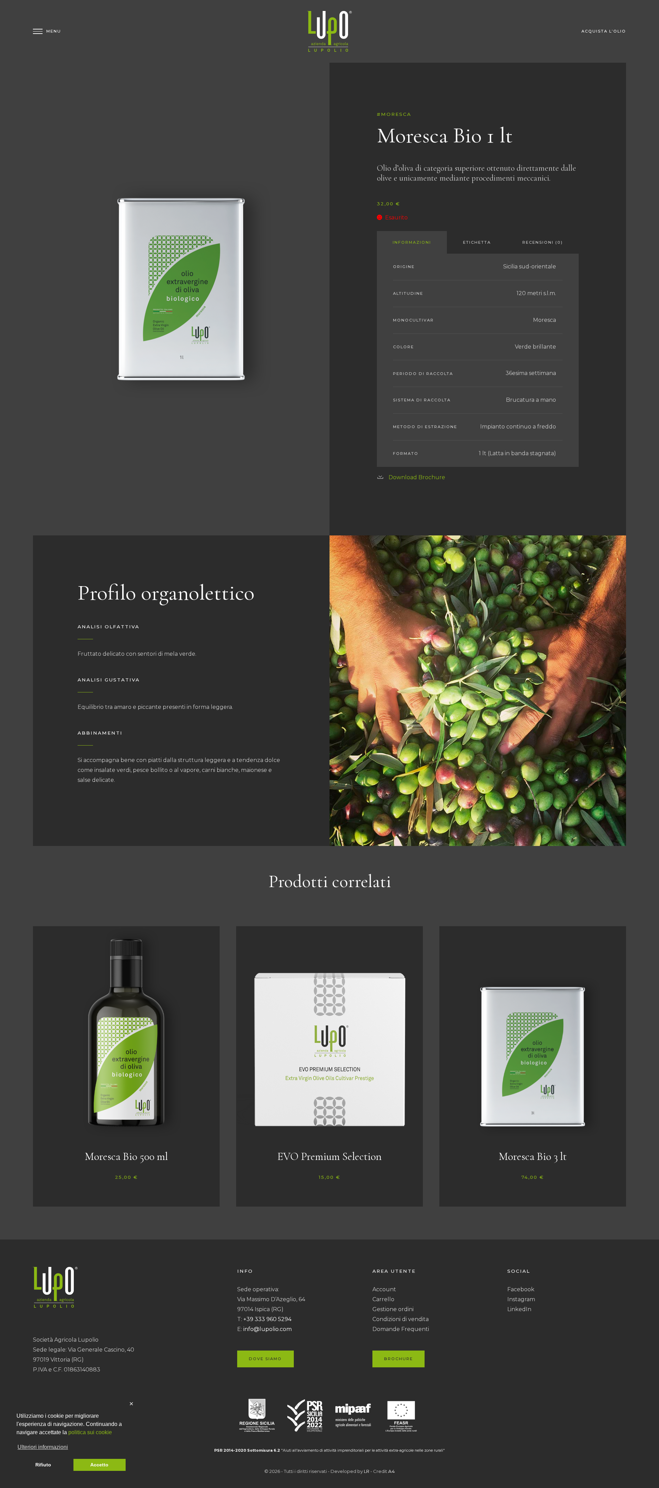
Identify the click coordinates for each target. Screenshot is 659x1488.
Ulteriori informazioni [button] (43, 1447)
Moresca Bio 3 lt (533, 1156)
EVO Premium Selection (329, 1156)
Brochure (398, 1358)
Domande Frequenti (400, 1329)
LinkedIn (519, 1309)
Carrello (383, 1299)
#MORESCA (394, 114)
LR (366, 1471)
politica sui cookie (90, 1432)
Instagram (521, 1299)
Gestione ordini (393, 1309)
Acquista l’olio (603, 31)
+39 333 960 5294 (267, 1319)
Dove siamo (265, 1358)
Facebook (520, 1289)
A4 (391, 1471)
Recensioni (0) (542, 242)
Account (384, 1289)
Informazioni (412, 242)
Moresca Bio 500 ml (126, 1156)
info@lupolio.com (267, 1329)
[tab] (412, 242)
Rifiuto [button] (43, 1464)
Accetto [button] (99, 1464)
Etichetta (477, 242)
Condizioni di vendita (400, 1319)
